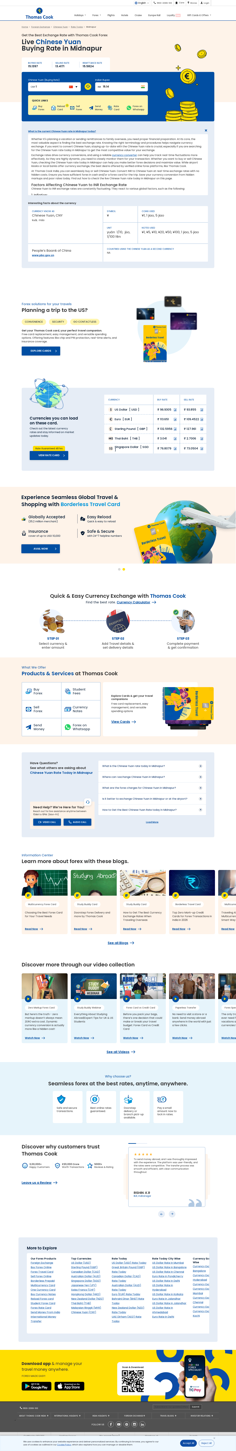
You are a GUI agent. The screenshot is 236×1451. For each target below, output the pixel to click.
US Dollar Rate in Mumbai (168, 1263)
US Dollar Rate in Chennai (168, 1272)
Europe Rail (154, 15)
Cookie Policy (64, 1444)
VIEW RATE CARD (49, 455)
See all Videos (118, 1052)
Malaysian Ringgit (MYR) (86, 1308)
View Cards (120, 721)
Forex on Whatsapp (81, 727)
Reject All (206, 1443)
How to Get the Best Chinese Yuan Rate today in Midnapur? (139, 809)
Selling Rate (62, 63)
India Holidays (100, 1415)
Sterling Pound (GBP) (84, 1267)
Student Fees (79, 691)
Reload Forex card (42, 1299)
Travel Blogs (167, 1415)
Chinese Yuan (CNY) (83, 1312)
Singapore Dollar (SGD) (86, 1281)
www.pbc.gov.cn (43, 255)
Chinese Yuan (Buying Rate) (44, 80)
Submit (195, 1406)
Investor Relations (201, 1415)
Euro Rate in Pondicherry (167, 1276)
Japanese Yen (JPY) (83, 1285)
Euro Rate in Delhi (163, 1317)
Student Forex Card (43, 1303)
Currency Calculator (133, 602)
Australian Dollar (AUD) (86, 1276)
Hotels (124, 15)
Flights (111, 15)
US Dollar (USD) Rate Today (129, 1263)
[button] (119, 569)
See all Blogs (118, 943)
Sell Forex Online (41, 1276)
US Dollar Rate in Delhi (166, 1281)
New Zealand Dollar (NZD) (87, 1299)
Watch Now (32, 1038)
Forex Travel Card (42, 1272)
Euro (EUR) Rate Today (126, 1294)
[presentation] (161, 1214)
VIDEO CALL (49, 822)
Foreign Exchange (42, 1263)
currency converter (124, 155)
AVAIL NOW (41, 549)
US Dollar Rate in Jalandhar (169, 1303)
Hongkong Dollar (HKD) (86, 1294)
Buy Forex (38, 691)
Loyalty (173, 15)
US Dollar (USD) (81, 1263)
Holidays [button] (79, 15)
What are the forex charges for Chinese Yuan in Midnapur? (139, 787)
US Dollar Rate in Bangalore (169, 1267)
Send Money (39, 727)
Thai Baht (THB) (81, 1303)
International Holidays (66, 1415)
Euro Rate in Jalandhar (166, 1299)
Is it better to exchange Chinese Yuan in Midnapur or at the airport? (144, 798)
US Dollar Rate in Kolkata (167, 1294)
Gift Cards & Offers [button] (198, 15)
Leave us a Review (37, 1182)
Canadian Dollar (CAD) (85, 1272)
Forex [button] (95, 15)
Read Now (31, 929)
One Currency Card (43, 1290)
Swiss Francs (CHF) (83, 1290)
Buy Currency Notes (43, 1294)
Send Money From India (45, 1312)
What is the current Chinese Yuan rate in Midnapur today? (62, 131)
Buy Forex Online (41, 1267)
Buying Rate (35, 63)
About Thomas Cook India (33, 1415)
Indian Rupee (102, 80)
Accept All (188, 1443)
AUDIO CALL (80, 822)
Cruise (138, 15)
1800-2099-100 (30, 1408)
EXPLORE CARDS (41, 351)
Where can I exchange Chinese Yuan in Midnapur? (133, 776)
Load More (152, 822)
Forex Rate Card (41, 1308)
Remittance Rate (92, 63)
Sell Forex (38, 709)
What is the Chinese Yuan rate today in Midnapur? (133, 766)
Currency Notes (80, 709)
